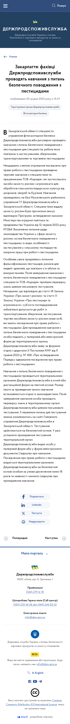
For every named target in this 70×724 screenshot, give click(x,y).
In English (37, 673)
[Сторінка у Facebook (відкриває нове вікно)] (30, 681)
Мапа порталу (32, 553)
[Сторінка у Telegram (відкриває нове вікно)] (40, 681)
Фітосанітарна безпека (35, 113)
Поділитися (37, 496)
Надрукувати (37, 521)
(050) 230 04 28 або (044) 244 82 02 (35, 604)
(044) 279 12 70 (35, 592)
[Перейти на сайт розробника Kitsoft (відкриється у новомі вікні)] (22, 717)
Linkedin (36, 505)
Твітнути (36, 513)
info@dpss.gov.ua (35, 617)
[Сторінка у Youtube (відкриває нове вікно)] (35, 681)
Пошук (61, 5)
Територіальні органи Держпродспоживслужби (35, 107)
